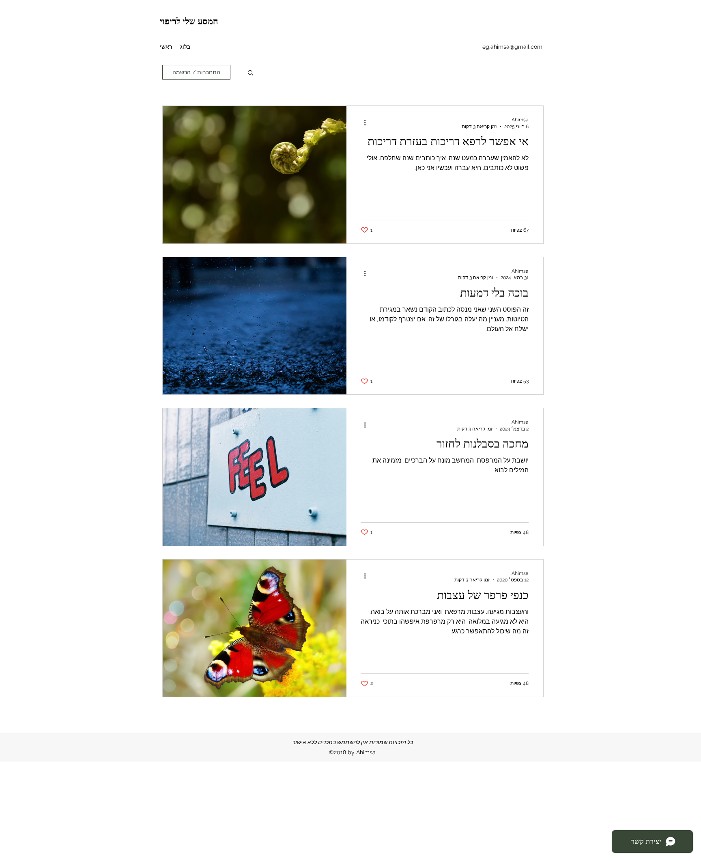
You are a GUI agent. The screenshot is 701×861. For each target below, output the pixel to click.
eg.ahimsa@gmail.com (512, 46)
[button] (250, 73)
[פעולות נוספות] (362, 122)
